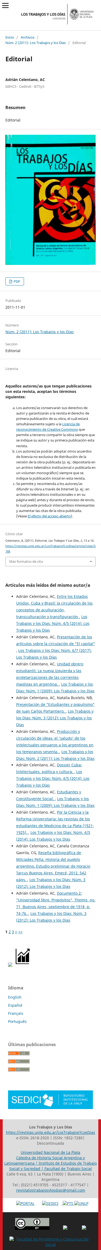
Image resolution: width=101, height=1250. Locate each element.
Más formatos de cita (26, 561)
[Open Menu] (5, 5)
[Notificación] (10, 965)
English (15, 997)
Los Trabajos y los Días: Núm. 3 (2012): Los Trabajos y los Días (54, 718)
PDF (16, 281)
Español (15, 1005)
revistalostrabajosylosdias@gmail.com (50, 1190)
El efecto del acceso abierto (49, 516)
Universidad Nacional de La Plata (50, 1152)
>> (20, 931)
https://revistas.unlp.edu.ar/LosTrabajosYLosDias (50, 1132)
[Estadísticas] (23, 965)
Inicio (9, 37)
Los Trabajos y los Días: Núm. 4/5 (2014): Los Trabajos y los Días (52, 623)
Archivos (27, 37)
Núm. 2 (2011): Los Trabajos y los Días (35, 42)
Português (17, 1021)
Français (15, 1013)
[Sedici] (50, 1107)
